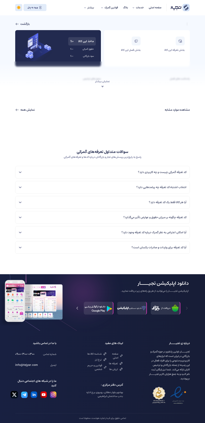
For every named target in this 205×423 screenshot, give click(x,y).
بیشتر (91, 7)
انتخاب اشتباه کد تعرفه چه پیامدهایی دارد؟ (161, 187)
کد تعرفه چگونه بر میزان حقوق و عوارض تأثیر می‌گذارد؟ (154, 217)
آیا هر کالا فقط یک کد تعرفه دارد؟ (167, 202)
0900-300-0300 (24, 354)
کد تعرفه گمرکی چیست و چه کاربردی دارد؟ (162, 172)
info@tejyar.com (26, 365)
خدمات (140, 7)
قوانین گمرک (111, 7)
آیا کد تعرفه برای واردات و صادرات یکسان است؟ (158, 247)
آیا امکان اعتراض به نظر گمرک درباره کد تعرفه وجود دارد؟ (153, 232)
